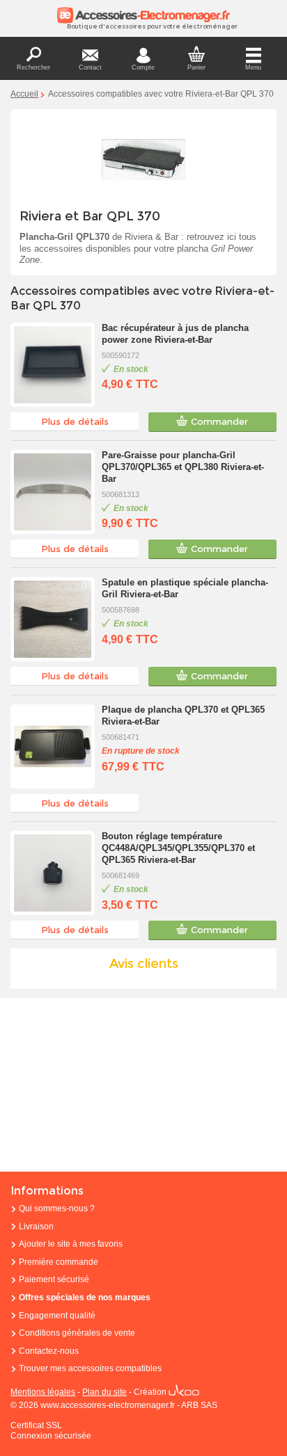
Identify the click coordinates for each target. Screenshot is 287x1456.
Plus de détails (75, 421)
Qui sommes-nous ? (57, 1208)
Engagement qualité (57, 1315)
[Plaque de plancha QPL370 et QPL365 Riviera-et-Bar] (52, 746)
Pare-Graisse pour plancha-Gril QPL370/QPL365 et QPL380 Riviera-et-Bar (183, 467)
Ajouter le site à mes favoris (71, 1244)
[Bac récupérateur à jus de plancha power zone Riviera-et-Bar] (52, 365)
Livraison (36, 1226)
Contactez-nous (49, 1351)
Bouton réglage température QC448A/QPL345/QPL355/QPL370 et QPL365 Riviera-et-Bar (178, 848)
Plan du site (104, 1392)
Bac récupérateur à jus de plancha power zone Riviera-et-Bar (175, 334)
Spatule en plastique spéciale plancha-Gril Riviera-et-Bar (185, 588)
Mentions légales (42, 1392)
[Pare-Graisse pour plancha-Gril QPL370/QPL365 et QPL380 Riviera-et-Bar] (52, 492)
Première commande (58, 1262)
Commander (219, 421)
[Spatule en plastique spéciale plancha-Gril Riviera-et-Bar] (52, 619)
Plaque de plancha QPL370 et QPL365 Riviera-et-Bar (183, 715)
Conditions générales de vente (77, 1333)
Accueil (24, 94)
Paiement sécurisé (54, 1279)
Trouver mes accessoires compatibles (90, 1368)
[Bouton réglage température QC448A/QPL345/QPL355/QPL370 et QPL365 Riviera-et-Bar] (52, 873)
